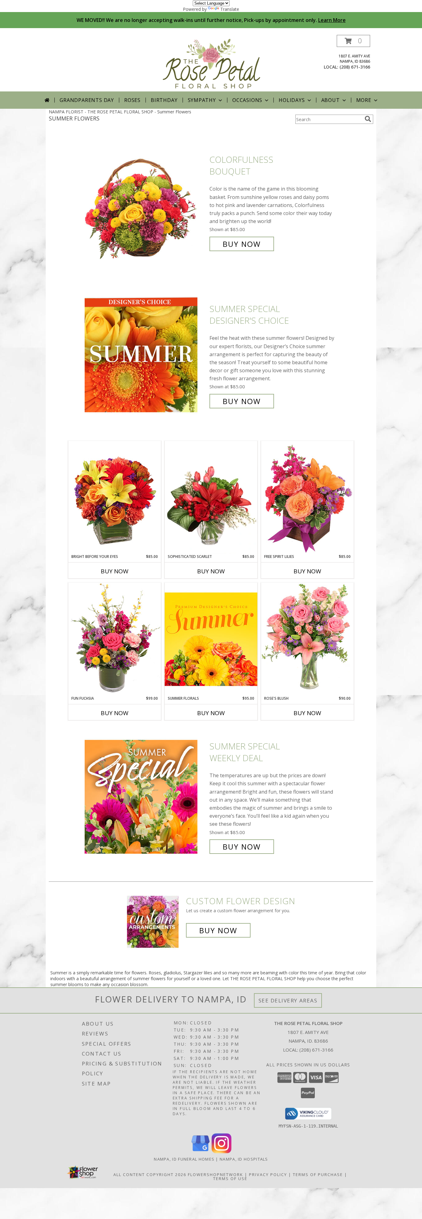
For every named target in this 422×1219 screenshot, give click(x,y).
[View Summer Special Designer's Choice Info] (145, 355)
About (330, 100)
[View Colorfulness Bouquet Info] (145, 202)
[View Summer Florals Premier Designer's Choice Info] (211, 639)
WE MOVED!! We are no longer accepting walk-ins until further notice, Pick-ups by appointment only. (211, 20)
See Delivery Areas (288, 1000)
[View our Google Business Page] (200, 1151)
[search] (368, 119)
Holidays (292, 100)
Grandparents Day (87, 100)
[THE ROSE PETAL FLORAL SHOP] (211, 63)
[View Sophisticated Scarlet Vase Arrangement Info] (211, 497)
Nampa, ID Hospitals (244, 1159)
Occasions (247, 100)
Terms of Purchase (318, 1174)
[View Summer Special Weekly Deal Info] (145, 796)
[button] (353, 41)
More (363, 100)
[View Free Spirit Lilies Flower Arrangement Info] (307, 497)
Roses (132, 100)
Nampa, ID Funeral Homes (184, 1159)
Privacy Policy (268, 1174)
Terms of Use (230, 1178)
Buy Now (242, 244)
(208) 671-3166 (355, 67)
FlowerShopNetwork (215, 1174)
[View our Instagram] (221, 1151)
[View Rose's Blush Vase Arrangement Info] (307, 639)
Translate (229, 9)
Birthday (164, 100)
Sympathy (202, 100)
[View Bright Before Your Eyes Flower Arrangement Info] (114, 497)
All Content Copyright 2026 (149, 1174)
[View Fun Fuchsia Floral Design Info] (114, 639)
